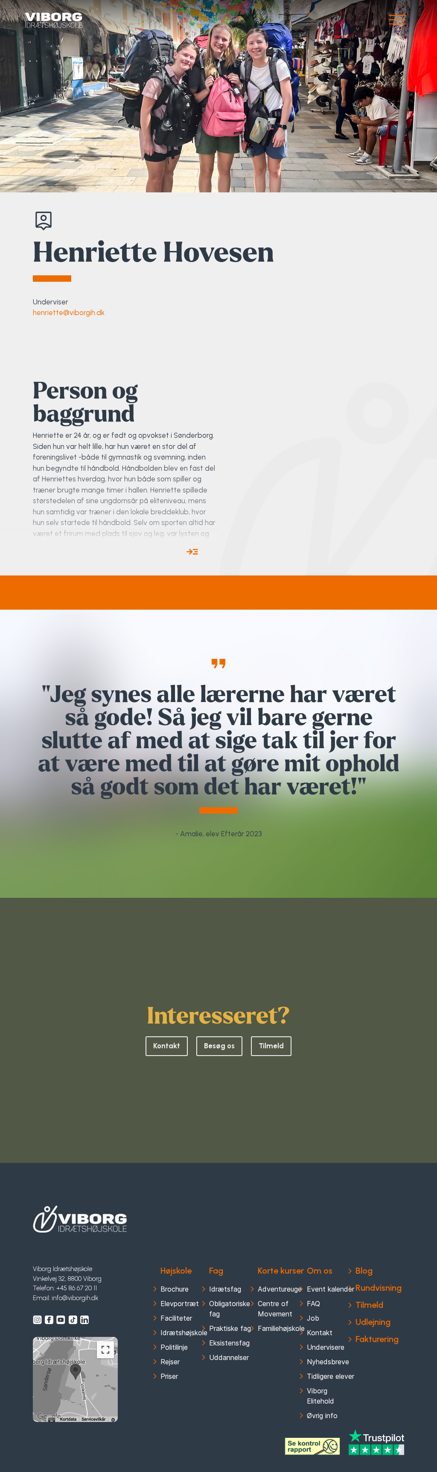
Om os (319, 1271)
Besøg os (219, 1045)
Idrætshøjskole (183, 1332)
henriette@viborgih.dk (69, 312)
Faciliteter (176, 1318)
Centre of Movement (275, 1308)
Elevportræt (179, 1303)
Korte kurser (281, 1271)
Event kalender (330, 1289)
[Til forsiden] (80, 1219)
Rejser (170, 1361)
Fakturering (377, 1339)
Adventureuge (280, 1289)
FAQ (313, 1303)
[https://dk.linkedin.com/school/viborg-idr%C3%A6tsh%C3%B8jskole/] (84, 1320)
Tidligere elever (330, 1376)
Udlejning (372, 1322)
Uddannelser (229, 1357)
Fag (216, 1271)
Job (313, 1318)
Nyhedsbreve (328, 1361)
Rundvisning (378, 1288)
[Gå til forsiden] (53, 20)
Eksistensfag (229, 1343)
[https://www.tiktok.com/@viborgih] (72, 1320)
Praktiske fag (230, 1328)
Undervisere (325, 1347)
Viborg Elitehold (320, 1395)
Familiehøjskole (281, 1328)
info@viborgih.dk (75, 1298)
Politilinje (174, 1347)
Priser (169, 1376)
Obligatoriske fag (229, 1308)
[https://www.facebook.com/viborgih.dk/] (49, 1320)
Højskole (176, 1271)
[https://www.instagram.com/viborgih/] (37, 1320)
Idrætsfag (225, 1289)
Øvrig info (322, 1415)
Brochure (174, 1289)
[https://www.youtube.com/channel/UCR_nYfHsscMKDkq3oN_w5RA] (60, 1320)
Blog (364, 1271)
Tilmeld (271, 1045)
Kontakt (166, 1045)
